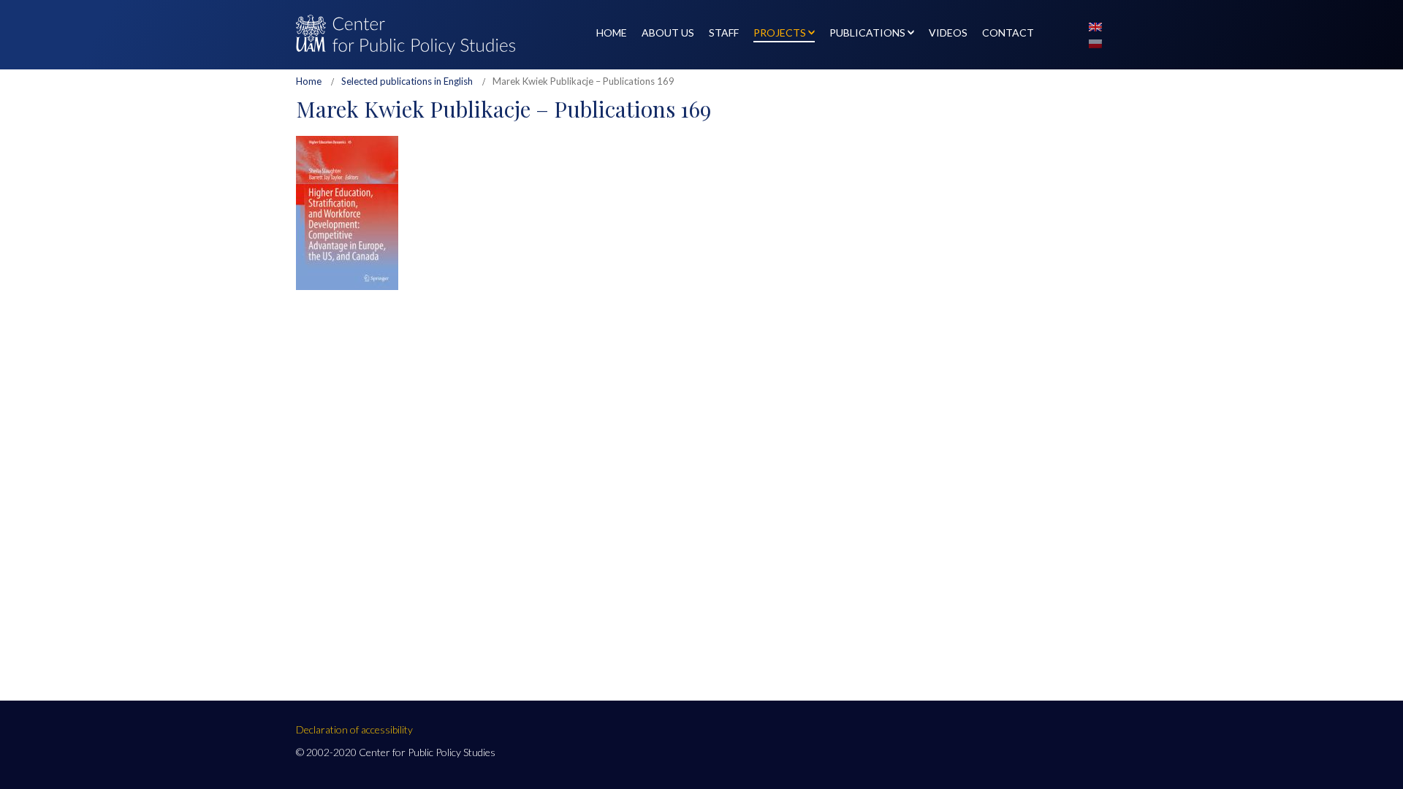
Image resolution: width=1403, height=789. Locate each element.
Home (309, 81)
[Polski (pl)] (1095, 42)
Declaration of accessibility (354, 729)
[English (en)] (1095, 25)
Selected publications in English (407, 81)
